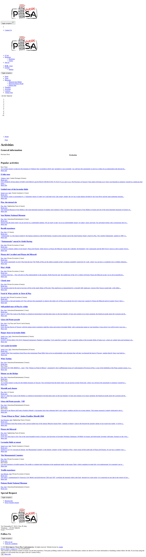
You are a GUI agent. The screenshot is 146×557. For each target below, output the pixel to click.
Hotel (6, 76)
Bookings (8, 57)
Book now (4, 180)
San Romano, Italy (7, 420)
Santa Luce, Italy (6, 193)
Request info (9, 501)
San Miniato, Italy (6, 474)
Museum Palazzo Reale (16, 83)
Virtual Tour (9, 92)
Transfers (8, 87)
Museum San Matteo (15, 82)
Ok (2, 554)
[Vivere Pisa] (25, 20)
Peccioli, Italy (5, 297)
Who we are (8, 542)
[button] (4, 154)
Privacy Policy (5, 549)
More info (7, 554)
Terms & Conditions (11, 544)
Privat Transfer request (12, 502)
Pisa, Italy (4, 206)
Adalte (61, 547)
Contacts (7, 91)
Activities (8, 89)
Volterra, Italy (5, 178)
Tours (6, 78)
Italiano (11, 69)
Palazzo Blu (12, 85)
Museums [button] (8, 80)
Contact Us (8, 30)
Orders (11, 61)
